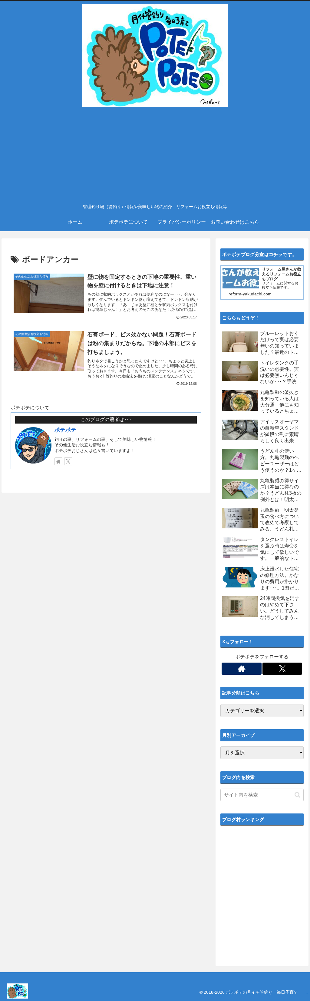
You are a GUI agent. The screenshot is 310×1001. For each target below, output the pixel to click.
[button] (297, 794)
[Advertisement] (155, 154)
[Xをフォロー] (68, 461)
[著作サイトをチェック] (58, 461)
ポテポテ (65, 430)
